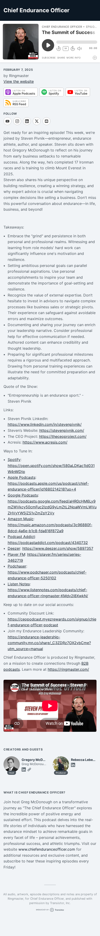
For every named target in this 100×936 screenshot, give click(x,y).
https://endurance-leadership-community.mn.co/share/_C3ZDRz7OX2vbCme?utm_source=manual (49, 643)
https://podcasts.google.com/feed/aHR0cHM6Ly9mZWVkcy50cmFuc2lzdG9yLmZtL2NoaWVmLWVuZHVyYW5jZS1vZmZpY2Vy (52, 507)
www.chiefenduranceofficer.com (46, 849)
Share (61, 57)
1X (65, 48)
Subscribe (49, 57)
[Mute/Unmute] (79, 48)
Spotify (14, 459)
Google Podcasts (23, 495)
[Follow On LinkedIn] (27, 121)
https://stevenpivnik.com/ (61, 430)
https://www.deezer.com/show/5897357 (57, 548)
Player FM (16, 554)
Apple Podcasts (21, 477)
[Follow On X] (37, 121)
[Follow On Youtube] (7, 121)
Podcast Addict (21, 536)
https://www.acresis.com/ (45, 442)
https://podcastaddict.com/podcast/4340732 (48, 542)
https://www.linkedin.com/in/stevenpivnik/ (45, 424)
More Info (74, 57)
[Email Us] (46, 121)
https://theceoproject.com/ (63, 436)
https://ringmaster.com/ (68, 669)
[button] (76, 42)
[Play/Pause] (21, 42)
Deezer (14, 548)
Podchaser (17, 566)
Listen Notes (19, 584)
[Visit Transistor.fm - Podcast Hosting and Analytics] (95, 58)
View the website (18, 81)
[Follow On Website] (29, 769)
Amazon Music (20, 518)
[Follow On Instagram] (17, 121)
